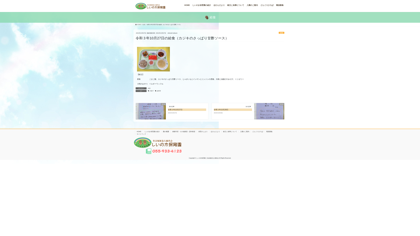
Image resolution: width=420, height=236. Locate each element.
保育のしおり (203, 131)
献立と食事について (230, 131)
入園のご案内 (244, 131)
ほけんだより (215, 131)
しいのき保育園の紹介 (152, 131)
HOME (139, 131)
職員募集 (269, 131)
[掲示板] (151, 111)
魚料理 (159, 91)
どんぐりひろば (257, 131)
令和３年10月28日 (221, 110)
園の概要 (166, 131)
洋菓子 (152, 91)
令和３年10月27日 (175, 110)
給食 (281, 33)
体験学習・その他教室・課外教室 (183, 131)
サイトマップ (141, 134)
